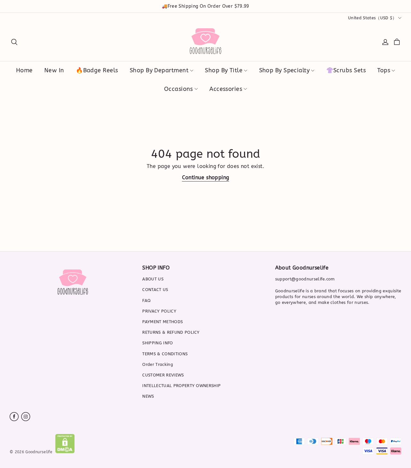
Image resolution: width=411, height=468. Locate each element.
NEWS (148, 396)
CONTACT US (155, 289)
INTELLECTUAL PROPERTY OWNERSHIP (181, 385)
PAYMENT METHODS (162, 321)
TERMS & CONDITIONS (165, 353)
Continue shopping (205, 177)
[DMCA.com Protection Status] (65, 452)
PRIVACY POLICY (159, 311)
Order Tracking (157, 364)
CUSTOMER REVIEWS (163, 375)
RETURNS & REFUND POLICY (170, 332)
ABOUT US (152, 279)
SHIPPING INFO (157, 342)
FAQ (146, 300)
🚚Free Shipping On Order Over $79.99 (205, 6)
